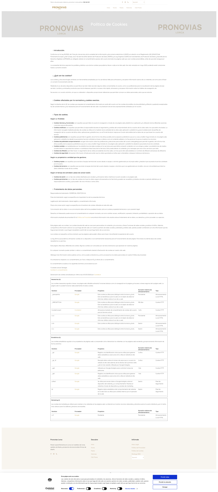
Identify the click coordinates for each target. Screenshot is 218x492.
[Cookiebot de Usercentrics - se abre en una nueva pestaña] (49, 488)
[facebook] (122, 2)
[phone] (128, 2)
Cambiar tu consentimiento (58, 270)
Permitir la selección (165, 482)
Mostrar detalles (130, 488)
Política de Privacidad (84, 217)
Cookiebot (97, 274)
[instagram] (125, 2)
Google (77, 294)
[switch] (88, 488)
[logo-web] (59, 7)
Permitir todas (165, 477)
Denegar (165, 487)
